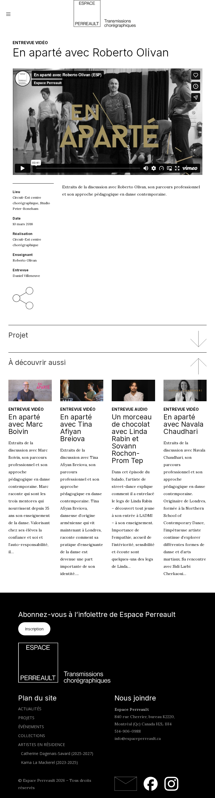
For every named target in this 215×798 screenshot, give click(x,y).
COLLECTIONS (31, 735)
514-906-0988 (127, 731)
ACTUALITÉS (29, 708)
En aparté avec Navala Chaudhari (183, 424)
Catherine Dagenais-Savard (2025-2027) (57, 753)
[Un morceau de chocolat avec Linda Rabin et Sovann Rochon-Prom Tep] (133, 390)
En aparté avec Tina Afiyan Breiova (76, 428)
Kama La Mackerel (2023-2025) (49, 762)
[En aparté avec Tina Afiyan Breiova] (82, 390)
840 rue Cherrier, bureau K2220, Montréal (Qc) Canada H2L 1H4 (144, 716)
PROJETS (26, 717)
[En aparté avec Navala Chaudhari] (185, 390)
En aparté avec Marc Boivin (25, 424)
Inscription (34, 628)
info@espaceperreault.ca (137, 738)
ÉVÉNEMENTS (31, 726)
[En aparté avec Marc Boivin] (30, 390)
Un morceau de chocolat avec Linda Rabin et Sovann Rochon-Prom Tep (132, 439)
